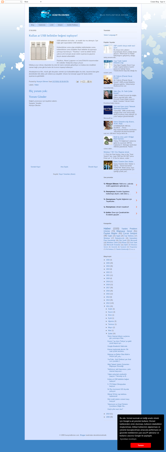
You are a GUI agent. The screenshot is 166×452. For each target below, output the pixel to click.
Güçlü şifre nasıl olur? (115, 409)
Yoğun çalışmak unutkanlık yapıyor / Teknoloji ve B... (117, 375)
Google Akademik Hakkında (117, 346)
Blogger (82, 435)
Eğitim (126, 245)
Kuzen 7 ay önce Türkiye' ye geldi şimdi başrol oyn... (119, 342)
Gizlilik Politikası (72, 25)
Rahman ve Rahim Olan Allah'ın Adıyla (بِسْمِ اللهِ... (119, 355)
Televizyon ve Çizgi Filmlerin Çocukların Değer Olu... (118, 405)
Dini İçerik (123, 240)
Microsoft (134, 240)
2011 (108, 306)
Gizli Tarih (133, 242)
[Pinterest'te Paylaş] (91, 81)
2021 (108, 275)
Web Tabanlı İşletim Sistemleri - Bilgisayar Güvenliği (119, 365)
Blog (32, 25)
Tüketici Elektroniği (122, 249)
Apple (118, 236)
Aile (132, 249)
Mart (110, 330)
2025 (108, 263)
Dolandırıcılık (119, 238)
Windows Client (112, 242)
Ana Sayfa (64, 167)
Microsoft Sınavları (113, 245)
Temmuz (111, 324)
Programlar (133, 247)
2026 (108, 260)
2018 (108, 284)
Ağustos (111, 321)
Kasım (110, 312)
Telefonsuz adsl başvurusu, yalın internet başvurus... (119, 370)
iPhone (123, 242)
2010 (108, 414)
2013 (108, 300)
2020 (108, 278)
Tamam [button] (141, 445)
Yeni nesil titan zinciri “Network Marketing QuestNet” (124, 107)
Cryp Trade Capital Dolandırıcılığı (120, 62)
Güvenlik (114, 247)
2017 (108, 288)
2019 (108, 281)
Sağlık (110, 236)
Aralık (110, 309)
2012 (108, 303)
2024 (108, 266)
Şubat (110, 333)
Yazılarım (123, 247)
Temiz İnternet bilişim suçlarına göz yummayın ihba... (119, 337)
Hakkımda (42, 25)
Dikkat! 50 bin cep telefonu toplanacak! (117, 395)
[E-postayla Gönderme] (77, 81)
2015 (108, 294)
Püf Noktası (109, 249)
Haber (37, 85)
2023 (108, 269)
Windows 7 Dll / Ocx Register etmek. (117, 152)
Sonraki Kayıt (35, 167)
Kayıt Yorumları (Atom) (67, 174)
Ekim (110, 315)
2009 (108, 417)
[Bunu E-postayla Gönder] (81, 81)
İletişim (60, 25)
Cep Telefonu (129, 236)
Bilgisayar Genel (124, 231)
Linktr (51, 25)
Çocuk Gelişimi (130, 233)
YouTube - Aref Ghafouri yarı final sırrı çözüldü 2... (119, 360)
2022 (108, 272)
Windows (107, 238)
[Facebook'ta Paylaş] (88, 81)
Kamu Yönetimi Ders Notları (123, 161)
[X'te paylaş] (86, 81)
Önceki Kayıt (93, 167)
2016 (108, 291)
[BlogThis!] (84, 81)
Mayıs (110, 327)
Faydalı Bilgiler (110, 233)
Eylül (110, 318)
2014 (108, 297)
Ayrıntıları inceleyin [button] (128, 439)
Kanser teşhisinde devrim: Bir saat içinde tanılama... (118, 350)
